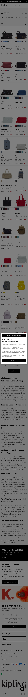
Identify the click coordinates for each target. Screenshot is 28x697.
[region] (14, 348)
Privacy (4, 347)
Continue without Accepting (14, 335)
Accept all (14, 360)
